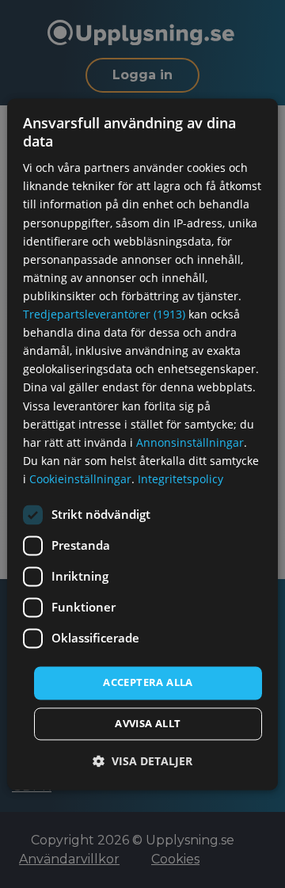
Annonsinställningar (190, 442)
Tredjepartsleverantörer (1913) (104, 314)
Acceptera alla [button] (148, 682)
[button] (142, 761)
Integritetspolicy (180, 478)
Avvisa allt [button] (147, 723)
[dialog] (142, 444)
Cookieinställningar (80, 478)
